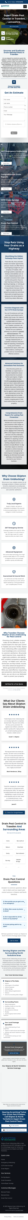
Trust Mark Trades (19, 1210)
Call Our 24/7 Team (14, 1053)
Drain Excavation (6, 1180)
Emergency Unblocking (8, 1162)
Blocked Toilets (5, 1192)
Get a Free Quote (14, 26)
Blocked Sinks (5, 1195)
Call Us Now (14, 941)
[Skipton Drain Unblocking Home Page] (14, 1138)
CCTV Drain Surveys (7, 1165)
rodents (4, 59)
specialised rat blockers (17, 381)
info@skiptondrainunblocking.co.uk (15, 1130)
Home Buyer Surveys (7, 1183)
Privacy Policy (7, 1216)
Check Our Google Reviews (15, 812)
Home (3, 1159)
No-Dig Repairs (5, 1177)
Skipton (11, 430)
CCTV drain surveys (14, 319)
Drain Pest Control (6, 1198)
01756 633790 (19, 2)
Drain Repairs (5, 1168)
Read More (6, 163)
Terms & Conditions (18, 1216)
